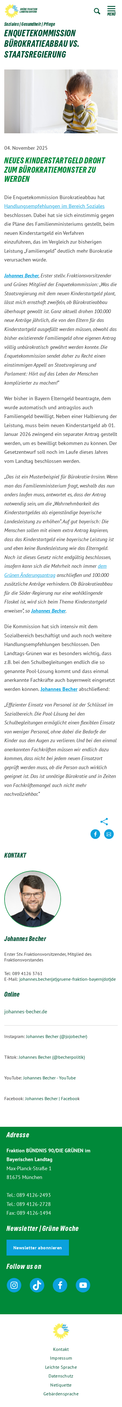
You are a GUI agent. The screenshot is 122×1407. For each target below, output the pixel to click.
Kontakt (61, 1349)
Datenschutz (61, 1376)
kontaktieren (109, 838)
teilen (95, 838)
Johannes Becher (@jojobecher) (57, 1036)
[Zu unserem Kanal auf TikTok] (37, 1285)
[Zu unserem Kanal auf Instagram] (14, 1285)
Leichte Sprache (61, 1367)
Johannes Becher (25, 940)
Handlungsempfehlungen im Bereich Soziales (54, 206)
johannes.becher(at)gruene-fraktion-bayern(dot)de (67, 979)
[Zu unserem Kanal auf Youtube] (83, 1285)
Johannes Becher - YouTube (49, 1078)
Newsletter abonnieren (37, 1247)
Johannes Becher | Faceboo (51, 1098)
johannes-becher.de (25, 1011)
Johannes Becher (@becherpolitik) (52, 1057)
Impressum (61, 1358)
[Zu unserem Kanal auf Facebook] (60, 1285)
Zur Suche (97, 11)
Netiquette (60, 1385)
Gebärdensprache (61, 1394)
